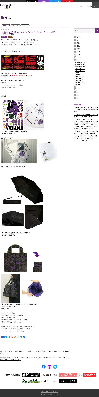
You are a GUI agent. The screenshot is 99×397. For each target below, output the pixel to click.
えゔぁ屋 (10, 37)
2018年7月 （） (80, 72)
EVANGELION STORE (32, 1)
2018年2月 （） (80, 82)
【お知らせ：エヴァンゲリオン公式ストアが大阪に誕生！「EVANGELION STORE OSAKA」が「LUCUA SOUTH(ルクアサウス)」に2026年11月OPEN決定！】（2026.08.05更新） (86, 136)
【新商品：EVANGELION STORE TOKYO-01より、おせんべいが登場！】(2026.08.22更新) (86, 110)
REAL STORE (67, 1)
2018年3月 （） (80, 80)
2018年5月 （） (80, 76)
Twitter (55, 367)
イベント (91, 116)
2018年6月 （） (80, 74)
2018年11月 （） (80, 65)
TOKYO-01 (4, 37)
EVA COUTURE (55, 1)
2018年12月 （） (80, 63)
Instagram (49, 367)
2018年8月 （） (80, 71)
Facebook (44, 367)
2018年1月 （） (80, 84)
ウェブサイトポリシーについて (49, 391)
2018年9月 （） (80, 69)
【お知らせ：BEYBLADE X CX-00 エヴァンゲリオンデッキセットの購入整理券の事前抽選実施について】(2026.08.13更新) (86, 122)
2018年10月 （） (80, 67)
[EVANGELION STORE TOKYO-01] (7, 6)
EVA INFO (43, 1)
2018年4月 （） (80, 78)
